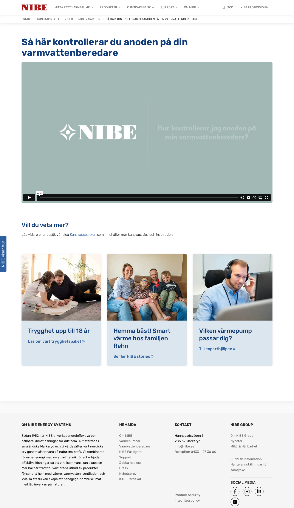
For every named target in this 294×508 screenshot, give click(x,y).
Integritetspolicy (187, 500)
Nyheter (236, 441)
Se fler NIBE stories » (133, 356)
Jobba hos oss (130, 463)
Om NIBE (190, 7)
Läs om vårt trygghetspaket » (56, 341)
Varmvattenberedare (134, 446)
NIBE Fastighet (130, 452)
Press (123, 468)
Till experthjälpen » (217, 349)
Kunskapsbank (139, 7)
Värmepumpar (129, 441)
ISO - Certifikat (130, 479)
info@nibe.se (184, 446)
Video (69, 19)
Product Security (187, 495)
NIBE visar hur (89, 19)
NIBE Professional (254, 7)
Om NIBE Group (242, 436)
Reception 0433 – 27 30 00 (195, 452)
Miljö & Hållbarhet (244, 446)
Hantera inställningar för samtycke (250, 467)
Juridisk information (246, 459)
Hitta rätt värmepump (72, 7)
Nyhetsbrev (127, 474)
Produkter (108, 7)
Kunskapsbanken (83, 235)
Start (27, 19)
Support (167, 7)
